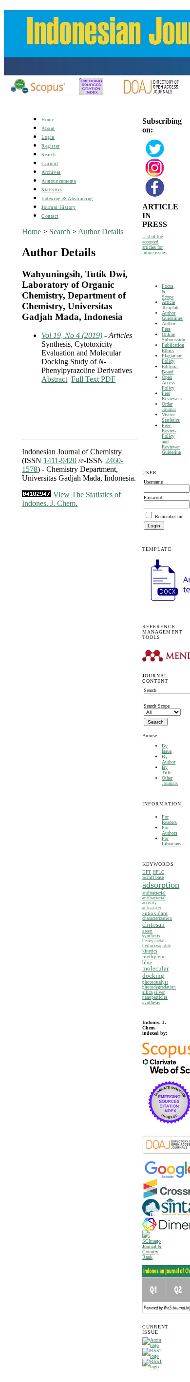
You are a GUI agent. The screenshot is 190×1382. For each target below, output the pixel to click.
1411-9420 (59, 460)
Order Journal (169, 406)
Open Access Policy (168, 382)
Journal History (58, 207)
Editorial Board (170, 369)
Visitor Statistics (171, 417)
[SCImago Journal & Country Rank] (155, 1257)
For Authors (169, 830)
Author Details (100, 231)
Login (48, 137)
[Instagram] (155, 176)
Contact (49, 216)
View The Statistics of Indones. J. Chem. (71, 498)
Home (47, 119)
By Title (166, 770)
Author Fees (168, 326)
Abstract (54, 379)
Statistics (51, 189)
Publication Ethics (173, 347)
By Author (168, 759)
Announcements (58, 181)
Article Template (170, 304)
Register (50, 146)
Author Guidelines (172, 315)
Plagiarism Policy (172, 358)
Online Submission (173, 337)
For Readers (169, 819)
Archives (50, 172)
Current (49, 163)
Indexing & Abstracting (67, 198)
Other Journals (170, 780)
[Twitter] (155, 156)
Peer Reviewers (172, 396)
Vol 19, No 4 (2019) (71, 335)
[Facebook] (155, 195)
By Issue (166, 748)
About (48, 128)
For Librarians (171, 841)
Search (48, 154)
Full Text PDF (93, 379)
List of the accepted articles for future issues (154, 244)
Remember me (169, 516)
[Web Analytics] (36, 494)
